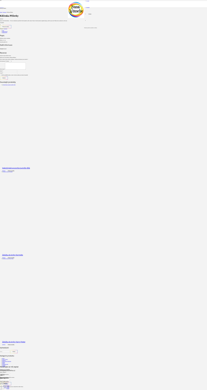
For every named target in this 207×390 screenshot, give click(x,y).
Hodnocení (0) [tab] (4, 32)
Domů (1, 12)
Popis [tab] (3, 30)
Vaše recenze (2, 69)
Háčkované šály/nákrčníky (6, 361)
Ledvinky (3, 365)
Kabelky (3, 362)
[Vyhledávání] (5, 351)
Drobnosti (4, 12)
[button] (11, 170)
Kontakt (7, 388)
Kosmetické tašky (5, 364)
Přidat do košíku (5, 26)
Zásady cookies (6, 387)
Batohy (3, 358)
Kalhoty (3, 363)
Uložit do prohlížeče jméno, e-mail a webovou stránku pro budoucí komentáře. (14, 75)
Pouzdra (3, 366)
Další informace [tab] (5, 31)
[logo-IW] (76, 17)
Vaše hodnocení (3, 61)
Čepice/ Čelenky (5, 359)
